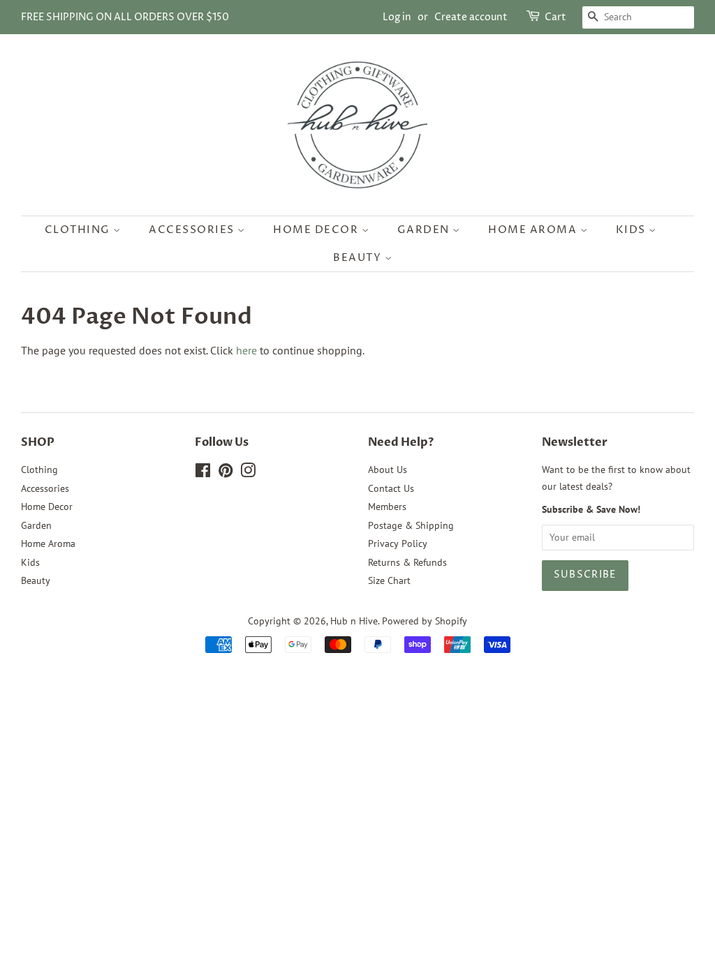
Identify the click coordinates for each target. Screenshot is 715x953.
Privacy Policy (397, 543)
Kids (632, 230)
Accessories (193, 230)
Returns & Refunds (407, 562)
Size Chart (389, 580)
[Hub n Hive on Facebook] (203, 473)
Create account (471, 17)
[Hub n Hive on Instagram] (248, 473)
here (246, 350)
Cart (555, 17)
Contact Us (391, 488)
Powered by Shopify (424, 621)
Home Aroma (534, 230)
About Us (387, 469)
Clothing (79, 230)
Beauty (359, 257)
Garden (425, 230)
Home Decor (317, 230)
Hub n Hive (354, 621)
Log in (397, 17)
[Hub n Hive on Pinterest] (225, 473)
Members (387, 506)
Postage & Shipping (411, 525)
